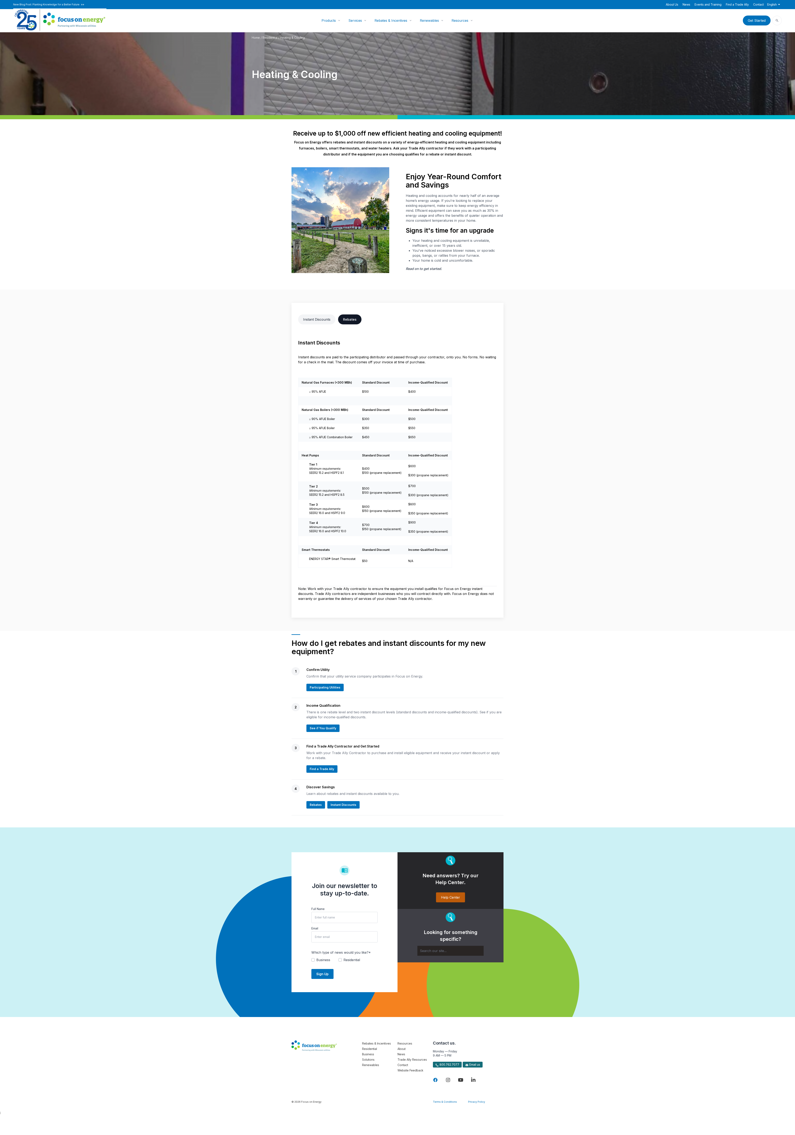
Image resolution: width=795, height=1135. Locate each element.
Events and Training (708, 4)
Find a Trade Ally (737, 4)
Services (355, 20)
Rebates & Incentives (391, 20)
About (402, 1049)
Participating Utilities (325, 687)
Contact (758, 4)
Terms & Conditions (445, 1101)
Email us (474, 1064)
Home (256, 37)
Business (368, 1054)
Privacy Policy (476, 1101)
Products (329, 20)
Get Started (757, 20)
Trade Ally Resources (412, 1059)
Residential (270, 37)
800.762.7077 (449, 1064)
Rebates (350, 319)
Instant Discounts (316, 319)
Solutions (368, 1059)
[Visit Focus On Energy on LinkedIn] (473, 1079)
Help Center (450, 897)
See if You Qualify (323, 728)
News (686, 4)
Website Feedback (410, 1070)
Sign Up (322, 974)
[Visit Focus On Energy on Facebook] (435, 1079)
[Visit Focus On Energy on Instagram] (448, 1079)
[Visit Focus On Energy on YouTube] (460, 1079)
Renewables (429, 20)
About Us (672, 4)
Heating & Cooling (292, 37)
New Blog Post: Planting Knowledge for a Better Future (48, 4)
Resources (460, 20)
